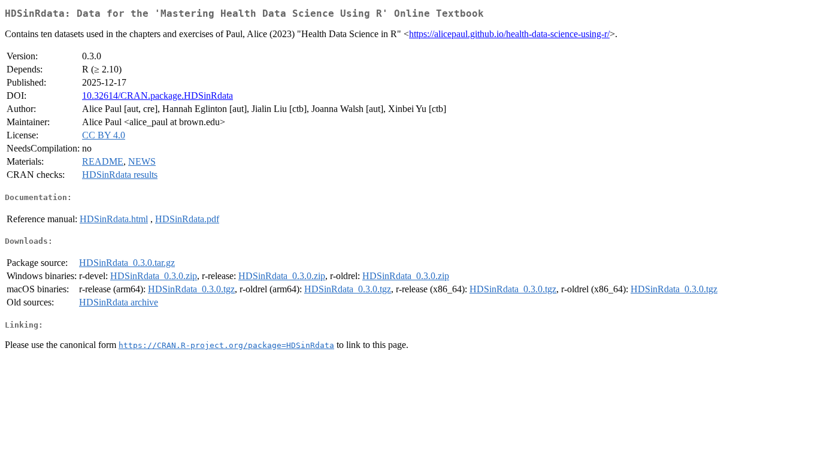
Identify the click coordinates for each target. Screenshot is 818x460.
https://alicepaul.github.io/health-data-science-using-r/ (509, 34)
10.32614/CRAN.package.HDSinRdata (157, 95)
